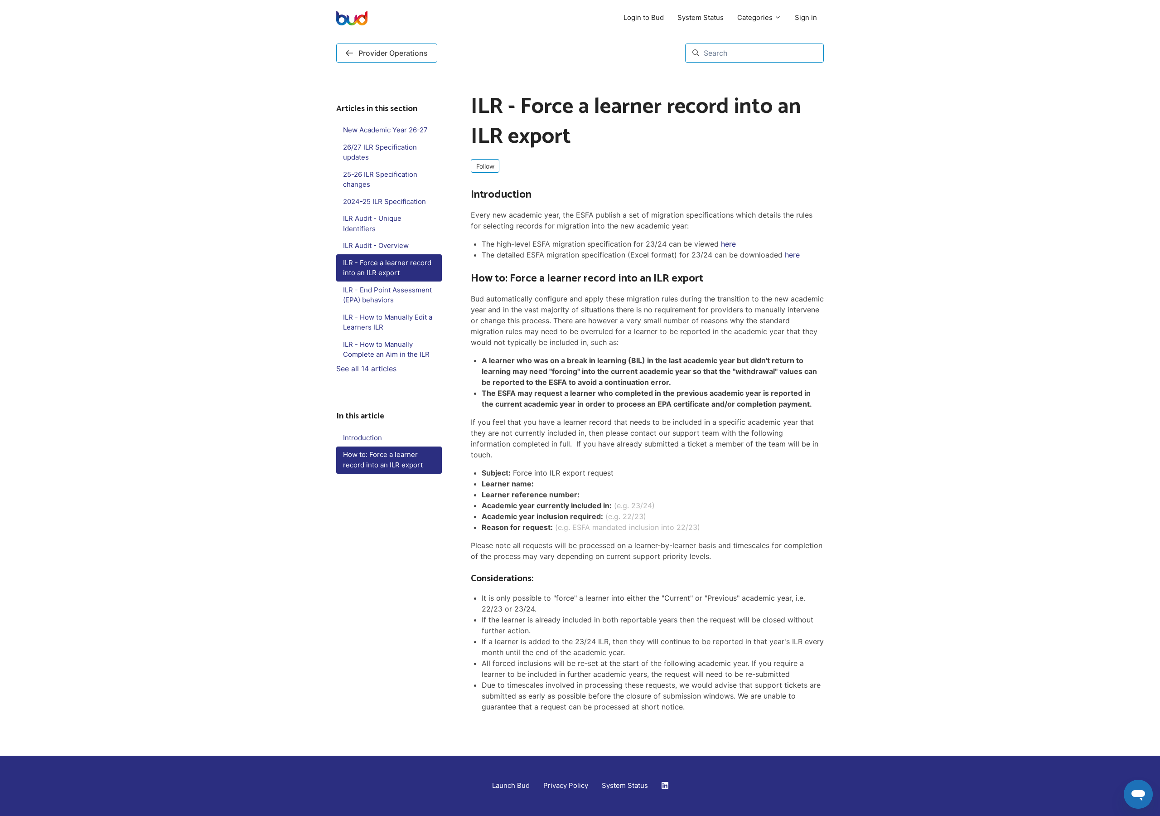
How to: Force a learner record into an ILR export (383, 459)
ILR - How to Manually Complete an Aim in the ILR (386, 349)
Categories (755, 17)
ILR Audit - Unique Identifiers (372, 223)
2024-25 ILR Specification (384, 201)
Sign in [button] (806, 17)
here (728, 243)
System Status (700, 17)
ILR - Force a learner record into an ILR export (387, 267)
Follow (485, 166)
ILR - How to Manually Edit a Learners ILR (387, 322)
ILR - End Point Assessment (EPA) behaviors (387, 295)
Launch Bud (511, 785)
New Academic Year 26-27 (385, 130)
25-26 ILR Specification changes (380, 179)
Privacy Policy (565, 785)
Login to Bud (644, 17)
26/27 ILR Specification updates (380, 152)
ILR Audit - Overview (376, 245)
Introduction (362, 437)
